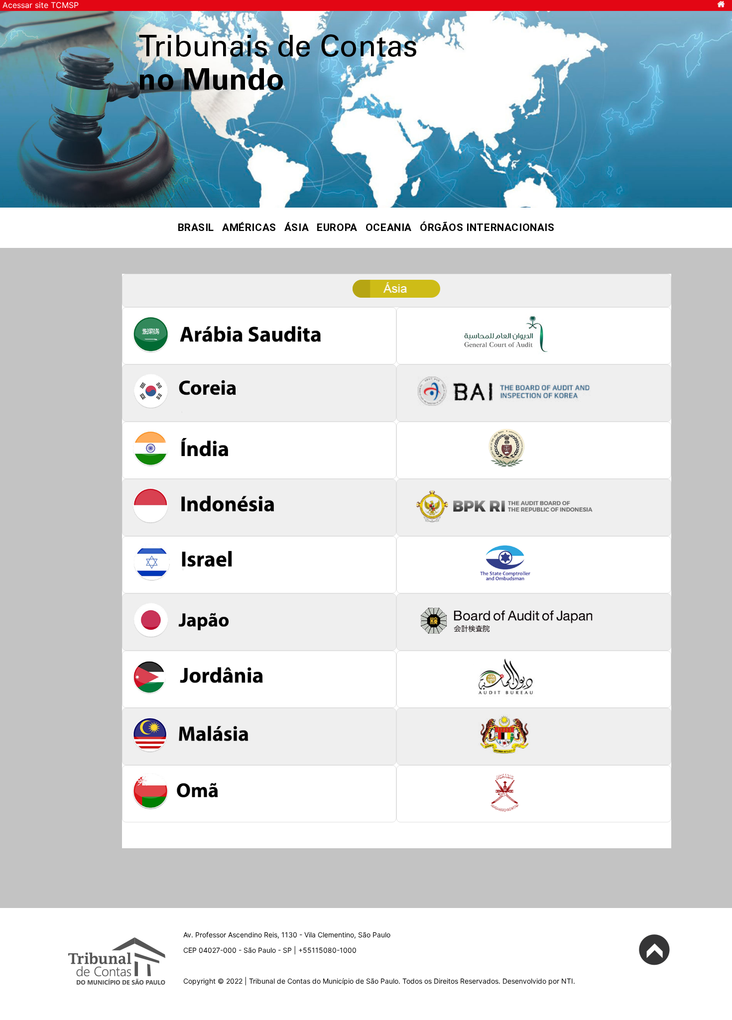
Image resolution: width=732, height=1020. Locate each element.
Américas (249, 227)
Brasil (196, 227)
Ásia (296, 227)
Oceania (389, 227)
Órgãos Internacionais (487, 227)
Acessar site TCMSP (40, 5)
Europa (337, 227)
